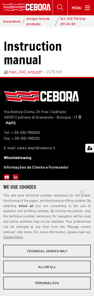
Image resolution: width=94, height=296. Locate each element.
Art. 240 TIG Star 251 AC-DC (73, 21)
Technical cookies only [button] (47, 251)
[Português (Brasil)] (26, 7)
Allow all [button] (47, 267)
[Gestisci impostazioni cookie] (89, 148)
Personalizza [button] (47, 283)
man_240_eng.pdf (25, 71)
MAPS (11, 123)
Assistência (12, 21)
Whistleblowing (17, 157)
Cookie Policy (13, 237)
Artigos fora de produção (38, 21)
